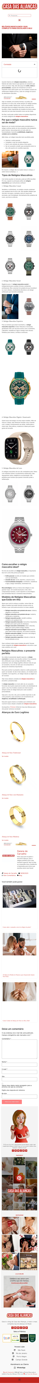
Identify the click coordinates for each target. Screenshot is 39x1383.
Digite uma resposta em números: (13, 1090)
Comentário (6, 1038)
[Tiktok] (21, 1151)
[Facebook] (23, 1151)
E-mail (4, 1069)
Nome (4, 1062)
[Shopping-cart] (26, 1151)
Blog (20, 875)
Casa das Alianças (32, 1374)
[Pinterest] (16, 1151)
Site (3, 1076)
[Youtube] (18, 1151)
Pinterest (13, 707)
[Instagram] (13, 1151)
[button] (19, 20)
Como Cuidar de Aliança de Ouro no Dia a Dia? (16, 1020)
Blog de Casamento (8, 1372)
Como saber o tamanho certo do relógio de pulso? (17, 927)
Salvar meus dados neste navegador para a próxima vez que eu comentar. (17, 1086)
